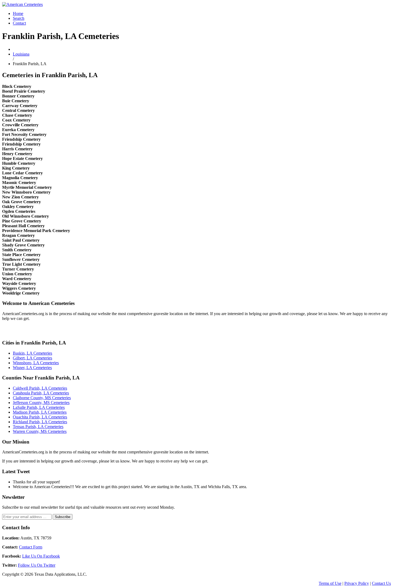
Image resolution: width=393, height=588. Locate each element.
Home (18, 13)
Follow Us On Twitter (36, 565)
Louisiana (21, 54)
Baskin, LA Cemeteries (32, 353)
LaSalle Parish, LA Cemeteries (39, 407)
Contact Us (381, 583)
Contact (19, 23)
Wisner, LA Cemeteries (32, 367)
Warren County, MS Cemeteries (40, 431)
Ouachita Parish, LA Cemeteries (40, 417)
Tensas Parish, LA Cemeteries (38, 426)
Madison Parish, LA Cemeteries (40, 412)
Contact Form (30, 547)
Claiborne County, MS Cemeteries (42, 397)
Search (18, 18)
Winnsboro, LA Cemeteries (36, 362)
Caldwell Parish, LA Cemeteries (40, 388)
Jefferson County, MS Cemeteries (41, 402)
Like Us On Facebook (41, 556)
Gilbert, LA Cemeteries (32, 358)
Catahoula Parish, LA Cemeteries (41, 393)
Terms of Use (330, 583)
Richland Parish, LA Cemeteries (40, 422)
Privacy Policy (356, 583)
